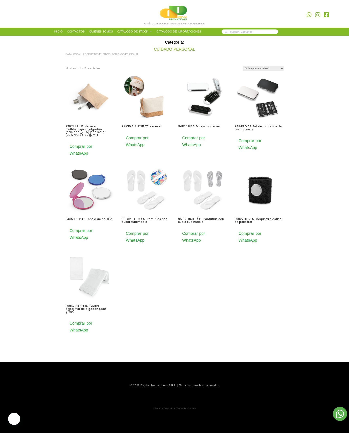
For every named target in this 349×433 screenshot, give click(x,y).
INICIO (58, 31)
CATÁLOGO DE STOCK (132, 31)
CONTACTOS (76, 31)
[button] (14, 419)
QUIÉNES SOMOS (101, 31)
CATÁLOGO (72, 54)
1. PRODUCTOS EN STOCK (95, 54)
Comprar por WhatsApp (80, 149)
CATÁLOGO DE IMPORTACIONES (179, 31)
